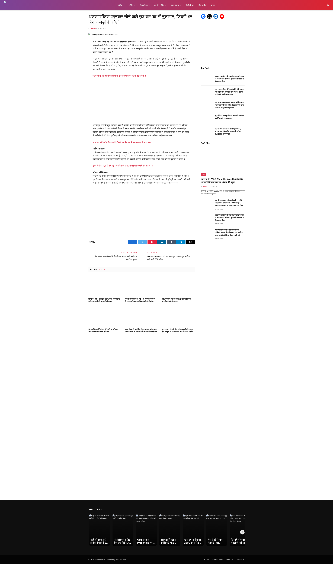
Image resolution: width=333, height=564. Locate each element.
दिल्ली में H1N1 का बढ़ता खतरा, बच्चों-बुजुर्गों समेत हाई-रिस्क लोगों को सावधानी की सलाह (104, 300)
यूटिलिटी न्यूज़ (189, 5)
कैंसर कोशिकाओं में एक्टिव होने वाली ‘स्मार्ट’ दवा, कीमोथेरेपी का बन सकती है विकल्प (103, 330)
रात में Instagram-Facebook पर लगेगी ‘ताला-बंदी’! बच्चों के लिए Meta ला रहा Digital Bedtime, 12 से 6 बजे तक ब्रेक (229, 202)
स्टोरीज (120, 5)
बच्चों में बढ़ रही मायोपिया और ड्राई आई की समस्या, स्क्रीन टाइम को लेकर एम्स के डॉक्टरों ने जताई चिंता (141, 330)
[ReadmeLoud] (8, 5)
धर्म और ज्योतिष (159, 5)
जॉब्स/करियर (202, 5)
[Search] (328, 5)
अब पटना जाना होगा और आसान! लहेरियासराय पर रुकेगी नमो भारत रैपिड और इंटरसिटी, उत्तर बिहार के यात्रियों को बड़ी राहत (229, 105)
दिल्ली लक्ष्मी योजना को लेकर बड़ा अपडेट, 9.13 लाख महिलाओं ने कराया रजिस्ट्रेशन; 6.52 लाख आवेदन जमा (228, 131)
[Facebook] (79, 48)
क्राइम (213, 5)
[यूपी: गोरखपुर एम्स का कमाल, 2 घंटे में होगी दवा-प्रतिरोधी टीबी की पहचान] (178, 286)
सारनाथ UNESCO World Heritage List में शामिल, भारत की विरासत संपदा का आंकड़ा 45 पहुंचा (222, 180)
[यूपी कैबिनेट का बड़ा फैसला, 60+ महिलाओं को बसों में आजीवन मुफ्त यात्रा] (207, 118)
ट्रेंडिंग (131, 5)
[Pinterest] (79, 67)
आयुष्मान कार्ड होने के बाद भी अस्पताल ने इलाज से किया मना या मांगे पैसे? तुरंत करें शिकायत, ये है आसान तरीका (229, 78)
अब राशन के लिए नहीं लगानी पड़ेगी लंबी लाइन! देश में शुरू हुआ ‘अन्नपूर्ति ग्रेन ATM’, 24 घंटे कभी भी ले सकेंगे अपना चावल (229, 92)
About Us (229, 560)
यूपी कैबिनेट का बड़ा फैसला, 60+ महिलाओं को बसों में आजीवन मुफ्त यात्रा (229, 117)
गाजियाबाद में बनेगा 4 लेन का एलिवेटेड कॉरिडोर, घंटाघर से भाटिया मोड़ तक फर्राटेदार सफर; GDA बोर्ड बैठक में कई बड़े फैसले (229, 232)
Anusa (93, 28)
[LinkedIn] (79, 61)
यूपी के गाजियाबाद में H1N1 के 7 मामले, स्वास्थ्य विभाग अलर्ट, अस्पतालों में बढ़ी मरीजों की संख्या (140, 300)
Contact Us (240, 560)
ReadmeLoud (121, 560)
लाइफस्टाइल (175, 5)
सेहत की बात (144, 5)
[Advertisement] (142, 100)
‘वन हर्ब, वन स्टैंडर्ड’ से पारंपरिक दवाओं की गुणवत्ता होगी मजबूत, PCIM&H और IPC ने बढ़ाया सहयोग (177, 330)
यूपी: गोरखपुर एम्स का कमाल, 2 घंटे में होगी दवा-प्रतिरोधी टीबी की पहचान (176, 300)
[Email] (79, 74)
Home (206, 560)
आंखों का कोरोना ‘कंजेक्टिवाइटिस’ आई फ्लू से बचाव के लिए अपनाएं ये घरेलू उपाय (122, 142)
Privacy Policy (217, 560)
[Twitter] (79, 54)
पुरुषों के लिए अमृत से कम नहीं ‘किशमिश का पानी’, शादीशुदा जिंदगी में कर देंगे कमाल (123, 165)
